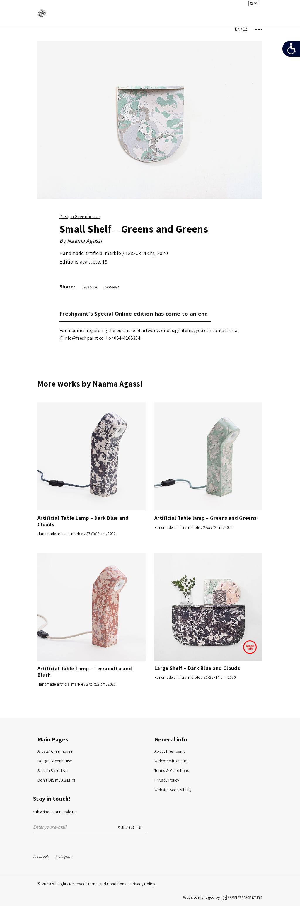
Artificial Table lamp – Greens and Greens (205, 517)
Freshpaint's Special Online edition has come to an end (133, 313)
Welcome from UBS (171, 760)
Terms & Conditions (171, 770)
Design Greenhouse (79, 216)
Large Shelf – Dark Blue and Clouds (197, 668)
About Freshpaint (169, 751)
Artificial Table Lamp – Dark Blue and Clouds (83, 520)
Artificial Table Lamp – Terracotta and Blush (85, 671)
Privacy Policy (166, 780)
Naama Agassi (84, 241)
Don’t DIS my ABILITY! (56, 780)
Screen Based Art (53, 770)
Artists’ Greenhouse (55, 751)
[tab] (135, 313)
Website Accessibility (173, 789)
